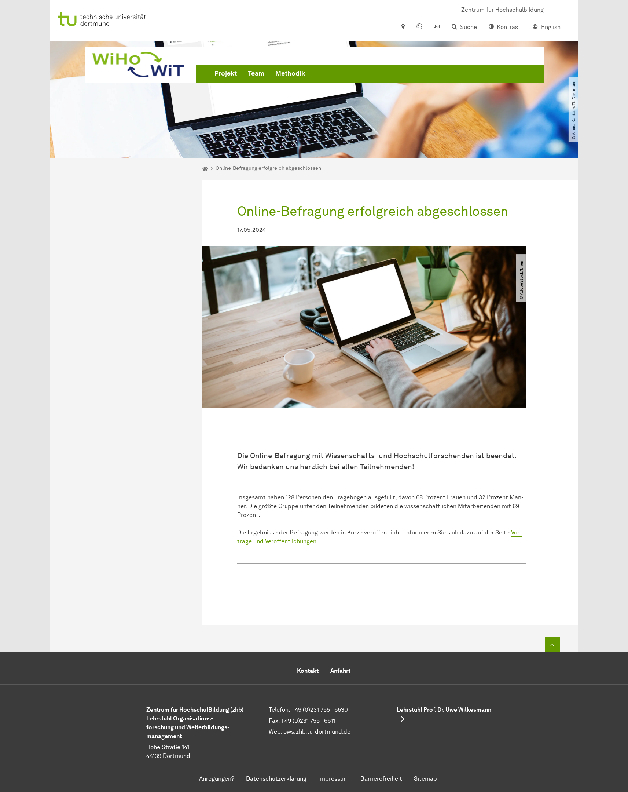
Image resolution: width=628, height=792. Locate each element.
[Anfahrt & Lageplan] (403, 27)
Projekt (225, 73)
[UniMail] (437, 27)
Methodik (290, 73)
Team (256, 73)
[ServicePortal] (419, 27)
